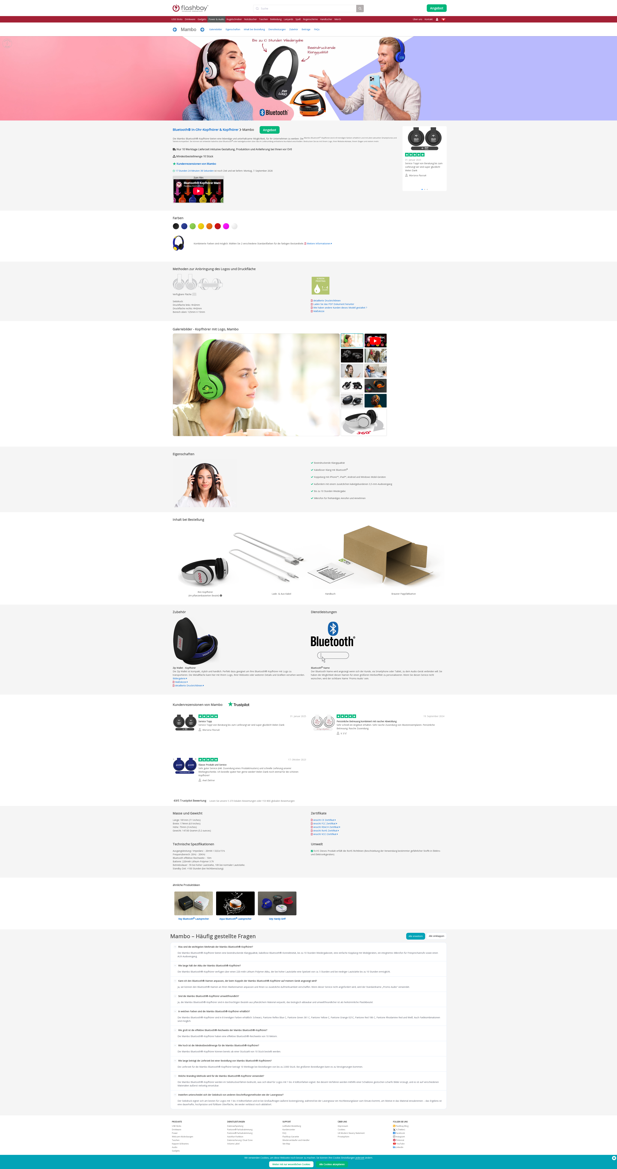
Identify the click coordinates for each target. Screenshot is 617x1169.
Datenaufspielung (235, 1126)
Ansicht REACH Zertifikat (326, 827)
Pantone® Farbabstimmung (239, 1129)
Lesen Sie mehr (413, 181)
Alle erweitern (416, 936)
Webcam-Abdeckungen (182, 1136)
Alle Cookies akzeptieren (332, 1164)
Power (175, 1133)
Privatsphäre (343, 1136)
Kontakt (429, 19)
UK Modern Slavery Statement (351, 1133)
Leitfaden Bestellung (291, 1126)
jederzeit (359, 1157)
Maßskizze (318, 311)
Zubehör (293, 29)
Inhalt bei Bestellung (254, 29)
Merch (337, 19)
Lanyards (288, 19)
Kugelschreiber (234, 19)
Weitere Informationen (319, 243)
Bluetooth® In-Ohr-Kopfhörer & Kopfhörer (206, 129)
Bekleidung (276, 19)
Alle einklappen (436, 935)
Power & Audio (216, 19)
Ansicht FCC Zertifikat (324, 823)
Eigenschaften (233, 29)
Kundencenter (288, 1129)
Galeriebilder (215, 29)
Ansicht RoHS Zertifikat (325, 830)
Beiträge (306, 29)
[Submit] (257, 8)
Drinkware (190, 19)
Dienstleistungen (277, 29)
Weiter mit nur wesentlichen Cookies (291, 1164)
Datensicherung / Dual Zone (240, 1140)
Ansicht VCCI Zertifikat (324, 834)
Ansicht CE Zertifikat (323, 819)
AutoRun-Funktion (235, 1136)
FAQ (284, 1133)
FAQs (317, 29)
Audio (174, 1147)
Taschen (263, 19)
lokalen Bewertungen (242, 800)
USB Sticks (177, 19)
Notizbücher (250, 19)
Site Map (286, 1143)
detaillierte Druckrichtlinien (327, 300)
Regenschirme (310, 19)
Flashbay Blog (401, 1126)
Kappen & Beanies (180, 1143)
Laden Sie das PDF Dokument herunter (333, 304)
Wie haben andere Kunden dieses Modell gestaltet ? (340, 307)
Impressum (343, 1126)
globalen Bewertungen (278, 800)
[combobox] (304, 8)
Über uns (417, 19)
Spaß (298, 19)
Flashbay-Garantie (290, 1136)
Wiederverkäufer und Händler (296, 1140)
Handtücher (326, 19)
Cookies (341, 1129)
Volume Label (233, 1143)
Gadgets (202, 19)
